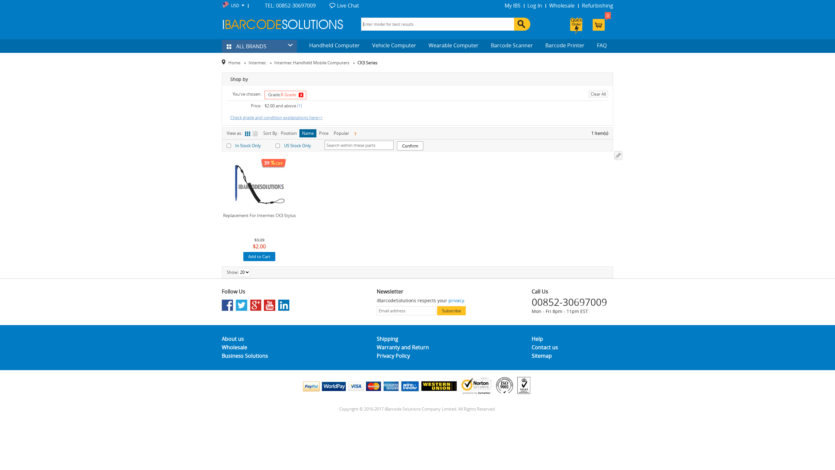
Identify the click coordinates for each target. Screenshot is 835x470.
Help (537, 338)
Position (289, 133)
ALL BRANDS (250, 46)
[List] (255, 134)
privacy (456, 300)
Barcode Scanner (512, 45)
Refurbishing (597, 5)
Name (308, 133)
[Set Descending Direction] (355, 133)
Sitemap (542, 355)
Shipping (387, 338)
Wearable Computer (453, 45)
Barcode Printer (564, 45)
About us (233, 338)
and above (280, 106)
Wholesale (562, 5)
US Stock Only (297, 146)
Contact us (545, 347)
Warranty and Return (403, 347)
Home (234, 63)
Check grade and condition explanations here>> (276, 117)
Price (323, 133)
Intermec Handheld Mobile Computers (311, 63)
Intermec (257, 63)
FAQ (602, 45)
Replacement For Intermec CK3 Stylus (259, 215)
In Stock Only (248, 146)
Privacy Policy (393, 355)
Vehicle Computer (394, 45)
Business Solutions (245, 355)
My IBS (513, 5)
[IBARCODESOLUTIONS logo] (283, 24)
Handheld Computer (334, 45)
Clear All (598, 94)
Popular (341, 133)
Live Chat (348, 5)
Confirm (410, 146)
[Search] (522, 24)
